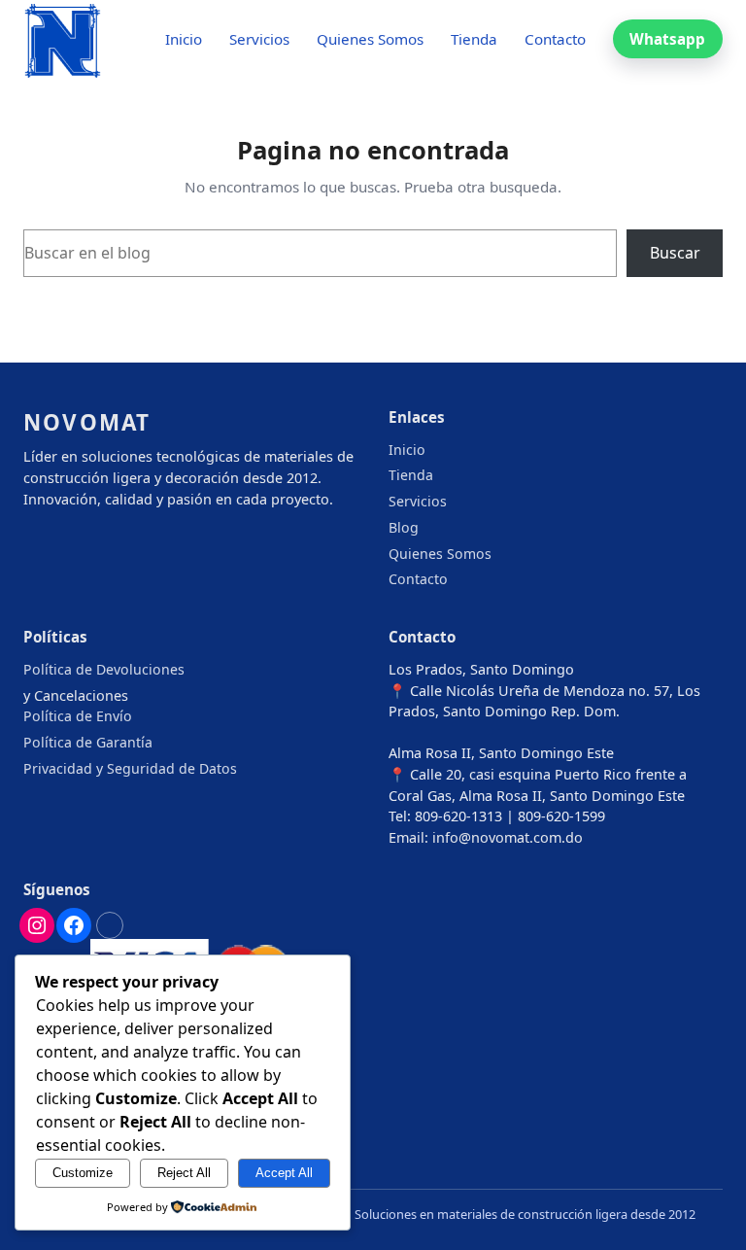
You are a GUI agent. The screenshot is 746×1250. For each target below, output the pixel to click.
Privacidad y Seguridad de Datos (130, 768)
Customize (82, 1172)
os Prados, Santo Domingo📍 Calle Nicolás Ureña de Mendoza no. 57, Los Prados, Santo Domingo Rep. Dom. (544, 690)
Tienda (411, 475)
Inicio (407, 449)
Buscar (675, 252)
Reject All (184, 1172)
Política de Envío (77, 716)
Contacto (418, 579)
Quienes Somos (440, 553)
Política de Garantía (88, 742)
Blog (404, 527)
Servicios (418, 501)
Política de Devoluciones (104, 669)
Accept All (284, 1172)
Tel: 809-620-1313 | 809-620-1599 (497, 816)
